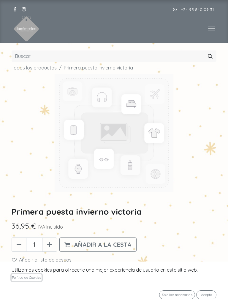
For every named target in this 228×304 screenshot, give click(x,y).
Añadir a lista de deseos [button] (45, 260)
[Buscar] (210, 56)
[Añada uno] (49, 245)
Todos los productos (34, 68)
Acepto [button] (206, 294)
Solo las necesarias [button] (177, 294)
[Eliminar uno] (19, 245)
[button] (98, 245)
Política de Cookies (26, 277)
